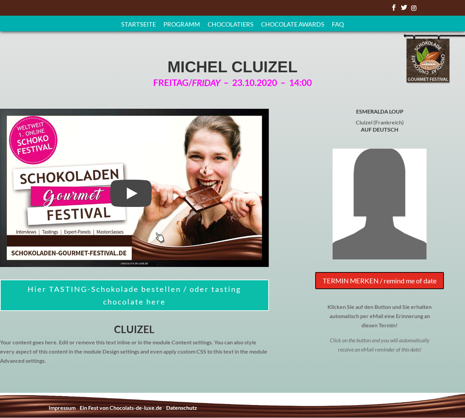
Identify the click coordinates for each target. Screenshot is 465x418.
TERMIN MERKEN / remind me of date (379, 281)
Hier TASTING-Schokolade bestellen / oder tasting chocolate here (134, 295)
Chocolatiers (231, 25)
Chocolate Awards (292, 25)
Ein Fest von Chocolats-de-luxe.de (121, 407)
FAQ (338, 25)
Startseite (138, 25)
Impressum (62, 407)
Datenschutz (181, 407)
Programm (181, 25)
